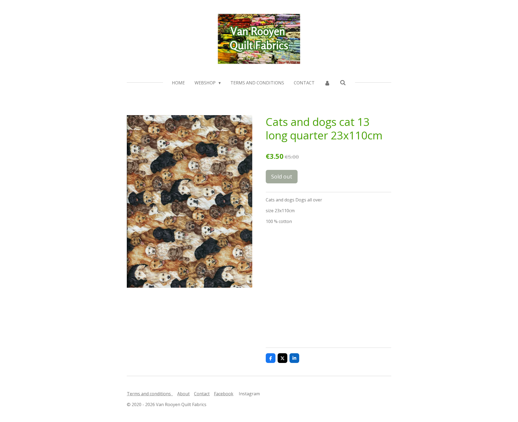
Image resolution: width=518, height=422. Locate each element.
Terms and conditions (150, 394)
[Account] (327, 82)
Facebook (223, 394)
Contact (202, 394)
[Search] (342, 82)
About (183, 394)
